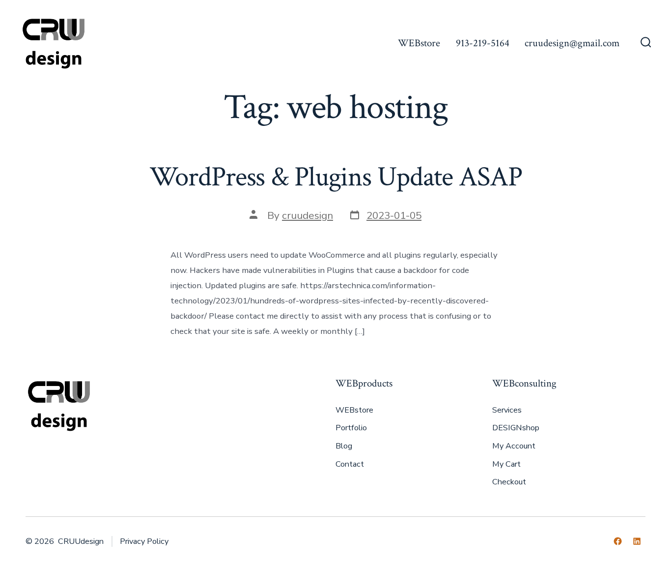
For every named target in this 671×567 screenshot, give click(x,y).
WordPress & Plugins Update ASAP (335, 177)
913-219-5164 (482, 43)
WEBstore (419, 43)
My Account (513, 446)
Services (507, 410)
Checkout (509, 482)
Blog (344, 446)
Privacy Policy (144, 541)
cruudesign (307, 215)
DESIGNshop (515, 427)
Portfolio (351, 427)
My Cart (506, 464)
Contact (350, 464)
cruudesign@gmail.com (572, 43)
